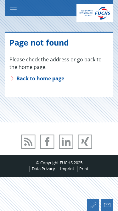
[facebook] (51, 151)
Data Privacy (43, 168)
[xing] (88, 151)
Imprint (67, 168)
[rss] (31, 151)
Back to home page (39, 78)
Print (83, 168)
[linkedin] (69, 151)
